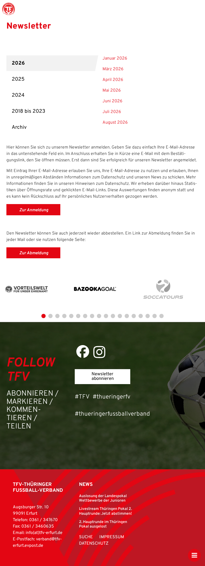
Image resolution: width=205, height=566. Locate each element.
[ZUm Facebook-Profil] (83, 351)
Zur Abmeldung (33, 253)
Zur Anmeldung (33, 210)
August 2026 (115, 122)
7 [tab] (85, 316)
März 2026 (112, 69)
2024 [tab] (18, 95)
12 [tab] (120, 316)
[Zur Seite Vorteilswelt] (26, 289)
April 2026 (112, 80)
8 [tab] (92, 316)
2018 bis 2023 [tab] (28, 111)
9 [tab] (99, 316)
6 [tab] (78, 316)
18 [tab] (161, 316)
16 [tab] (147, 316)
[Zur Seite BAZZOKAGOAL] (95, 289)
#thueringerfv (111, 397)
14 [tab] (134, 316)
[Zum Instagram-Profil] (99, 352)
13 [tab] (127, 316)
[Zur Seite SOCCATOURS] (163, 289)
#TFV (82, 397)
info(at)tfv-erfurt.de (44, 533)
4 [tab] (64, 316)
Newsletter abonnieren (103, 376)
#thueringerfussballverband (112, 414)
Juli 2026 (111, 112)
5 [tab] (71, 316)
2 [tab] (50, 316)
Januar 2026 (114, 58)
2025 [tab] (18, 79)
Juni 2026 (112, 101)
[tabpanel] (34, 289)
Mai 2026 (111, 90)
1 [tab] (43, 316)
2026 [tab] (18, 63)
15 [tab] (141, 316)
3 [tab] (57, 316)
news (86, 485)
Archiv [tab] (19, 127)
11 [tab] (113, 316)
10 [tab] (106, 316)
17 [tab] (154, 316)
